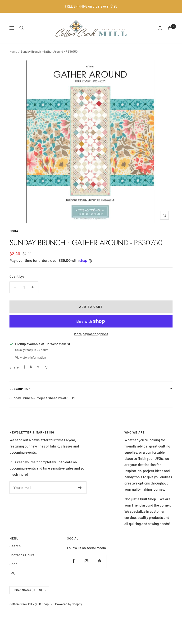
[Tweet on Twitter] (38, 367)
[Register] (80, 487)
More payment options (91, 334)
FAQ (12, 573)
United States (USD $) (27, 590)
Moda (13, 231)
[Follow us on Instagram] (86, 561)
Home (13, 51)
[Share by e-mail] (46, 367)
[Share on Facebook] (24, 367)
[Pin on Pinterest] (31, 367)
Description (20, 389)
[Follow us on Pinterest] (99, 561)
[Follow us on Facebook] (73, 561)
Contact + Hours (21, 555)
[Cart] (170, 28)
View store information (30, 357)
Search (15, 546)
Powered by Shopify (68, 604)
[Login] (160, 28)
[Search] (21, 28)
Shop (13, 564)
